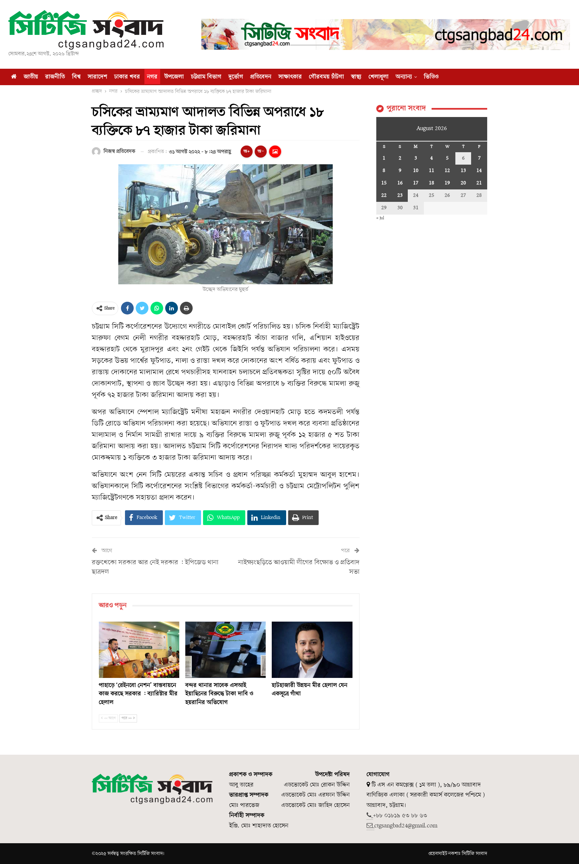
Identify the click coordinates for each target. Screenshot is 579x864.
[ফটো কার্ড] (275, 152)
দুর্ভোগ (236, 77)
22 (384, 195)
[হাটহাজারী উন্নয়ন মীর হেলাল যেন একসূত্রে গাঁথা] (312, 650)
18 (431, 183)
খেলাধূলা (379, 77)
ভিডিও (431, 77)
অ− (261, 151)
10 (416, 170)
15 (384, 183)
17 (415, 183)
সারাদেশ (97, 77)
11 (431, 170)
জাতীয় (31, 77)
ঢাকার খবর (127, 77)
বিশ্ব (76, 77)
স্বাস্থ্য (356, 77)
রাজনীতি (55, 77)
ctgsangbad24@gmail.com (405, 826)
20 (463, 183)
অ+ (247, 151)
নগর (152, 77)
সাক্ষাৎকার (290, 77)
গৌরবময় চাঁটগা (326, 77)
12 (447, 170)
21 (479, 183)
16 (400, 183)
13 (463, 170)
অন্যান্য (404, 77)
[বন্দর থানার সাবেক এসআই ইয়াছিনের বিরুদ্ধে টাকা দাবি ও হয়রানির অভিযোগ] (225, 650)
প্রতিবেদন (260, 77)
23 (400, 195)
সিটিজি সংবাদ (474, 853)
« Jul (380, 218)
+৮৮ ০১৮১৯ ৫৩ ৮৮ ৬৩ (400, 815)
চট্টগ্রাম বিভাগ (206, 77)
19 (447, 183)
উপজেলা (174, 77)
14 (479, 170)
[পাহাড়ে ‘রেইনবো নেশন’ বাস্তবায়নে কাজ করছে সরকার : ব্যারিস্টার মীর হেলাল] (139, 650)
